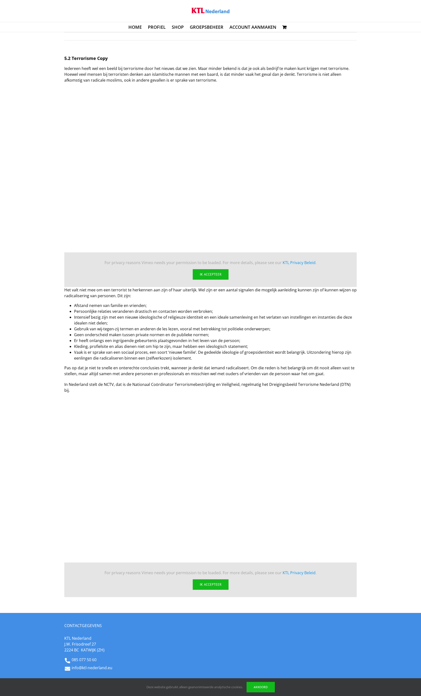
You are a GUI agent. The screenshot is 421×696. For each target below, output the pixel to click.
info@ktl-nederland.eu (92, 667)
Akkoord (261, 687)
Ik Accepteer (210, 274)
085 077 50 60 (84, 659)
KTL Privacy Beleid (299, 262)
